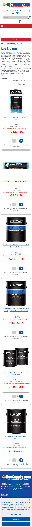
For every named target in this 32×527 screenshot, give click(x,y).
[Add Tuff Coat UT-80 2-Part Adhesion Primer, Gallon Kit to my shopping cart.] (21, 396)
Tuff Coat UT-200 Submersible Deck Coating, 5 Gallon (16, 246)
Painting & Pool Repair (7, 45)
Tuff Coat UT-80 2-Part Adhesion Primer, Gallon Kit (16, 373)
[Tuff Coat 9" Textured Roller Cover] (16, 165)
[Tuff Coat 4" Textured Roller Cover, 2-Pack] (16, 102)
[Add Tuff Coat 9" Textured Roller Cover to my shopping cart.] (21, 204)
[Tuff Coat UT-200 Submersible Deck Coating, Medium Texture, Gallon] (16, 293)
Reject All (16, 519)
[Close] (30, 500)
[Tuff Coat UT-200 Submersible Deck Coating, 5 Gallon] (16, 229)
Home (2, 43)
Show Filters (16, 40)
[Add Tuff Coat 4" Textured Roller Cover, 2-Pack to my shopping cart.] (21, 141)
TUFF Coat (19, 43)
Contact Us (24, 11)
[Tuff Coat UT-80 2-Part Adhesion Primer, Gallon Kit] (16, 357)
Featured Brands (10, 43)
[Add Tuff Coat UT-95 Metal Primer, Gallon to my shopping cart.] (21, 460)
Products (5, 11)
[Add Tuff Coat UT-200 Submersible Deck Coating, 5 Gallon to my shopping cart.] (21, 268)
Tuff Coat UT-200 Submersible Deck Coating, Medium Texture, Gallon (16, 310)
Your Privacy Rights (16, 514)
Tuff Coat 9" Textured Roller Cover (16, 181)
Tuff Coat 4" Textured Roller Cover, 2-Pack (16, 118)
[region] (16, 512)
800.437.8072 (11, 486)
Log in (17, 13)
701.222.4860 (25, 486)
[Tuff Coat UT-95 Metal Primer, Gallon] (16, 421)
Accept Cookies (16, 524)
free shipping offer (10, 66)
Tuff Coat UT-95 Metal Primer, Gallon (16, 437)
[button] (23, 21)
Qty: (10, 141)
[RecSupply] (16, 4)
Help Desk (14, 11)
